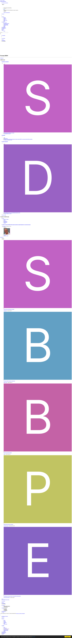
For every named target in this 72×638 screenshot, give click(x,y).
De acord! (67, 636)
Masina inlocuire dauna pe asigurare (8, 524)
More (4, 21)
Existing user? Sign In (5, 2)
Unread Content (6, 24)
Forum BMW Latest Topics (5, 599)
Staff (4, 19)
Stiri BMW (3, 135)
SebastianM (6, 133)
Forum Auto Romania (3, 1)
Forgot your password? (7, 12)
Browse (3, 16)
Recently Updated (6, 219)
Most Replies (5, 222)
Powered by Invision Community (20, 613)
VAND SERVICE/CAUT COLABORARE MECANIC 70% (12, 212)
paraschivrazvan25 (6, 525)
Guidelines (5, 622)
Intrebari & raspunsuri (5, 61)
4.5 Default (5, 609)
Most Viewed (5, 221)
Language (3, 605)
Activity (3, 625)
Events (4, 18)
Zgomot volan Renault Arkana (8, 452)
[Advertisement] (25, 48)
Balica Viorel (5, 382)
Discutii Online (4, 632)
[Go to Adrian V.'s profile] (7, 234)
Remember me (6, 10)
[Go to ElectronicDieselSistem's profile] (38, 594)
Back (4, 620)
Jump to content (2, 0)
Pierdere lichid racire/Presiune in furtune (9, 309)
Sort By (3, 218)
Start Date (5, 220)
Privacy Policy (4, 611)
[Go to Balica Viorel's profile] (38, 379)
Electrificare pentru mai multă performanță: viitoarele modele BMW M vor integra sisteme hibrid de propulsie (18, 139)
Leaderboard (3, 27)
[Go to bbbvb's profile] (38, 451)
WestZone (4, 226)
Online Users (5, 20)
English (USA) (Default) (7, 606)
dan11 (5, 213)
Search (4, 25)
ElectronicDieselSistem (7, 597)
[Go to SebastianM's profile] (38, 132)
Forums (5, 17)
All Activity (5, 22)
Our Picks (3, 28)
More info (33, 636)
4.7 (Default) (5, 610)
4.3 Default (5, 608)
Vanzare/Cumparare (5, 141)
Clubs (3, 29)
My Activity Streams (6, 23)
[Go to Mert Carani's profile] (6, 138)
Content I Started (6, 630)
